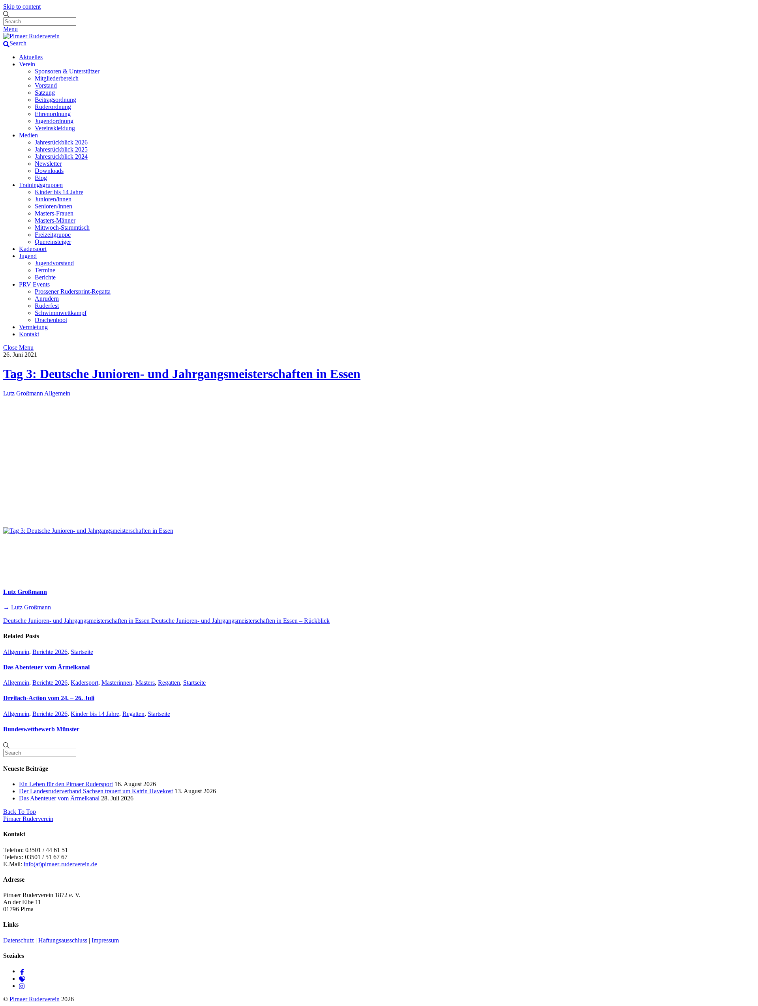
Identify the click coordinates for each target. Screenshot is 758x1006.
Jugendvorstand (54, 263)
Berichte (45, 277)
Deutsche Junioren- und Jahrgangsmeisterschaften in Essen (76, 620)
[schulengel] (22, 978)
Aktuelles (31, 57)
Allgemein (57, 393)
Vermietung (33, 327)
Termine (45, 270)
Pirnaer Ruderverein (34, 999)
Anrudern (47, 298)
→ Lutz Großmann (27, 607)
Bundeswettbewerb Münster (41, 729)
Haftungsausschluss (62, 940)
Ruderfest (47, 305)
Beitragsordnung (55, 99)
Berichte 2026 (50, 651)
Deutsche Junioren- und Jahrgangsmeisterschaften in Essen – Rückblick (240, 620)
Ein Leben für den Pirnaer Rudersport (66, 784)
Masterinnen (116, 682)
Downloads (49, 170)
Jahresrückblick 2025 (61, 149)
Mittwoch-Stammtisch (62, 227)
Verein (27, 64)
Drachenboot (51, 320)
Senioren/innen (53, 206)
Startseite (82, 651)
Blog (41, 177)
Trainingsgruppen (41, 185)
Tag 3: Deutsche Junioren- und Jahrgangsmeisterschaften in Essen (181, 374)
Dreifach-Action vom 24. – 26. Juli (48, 698)
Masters (145, 682)
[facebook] (22, 971)
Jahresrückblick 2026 (61, 142)
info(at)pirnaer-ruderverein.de (60, 864)
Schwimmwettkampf (60, 312)
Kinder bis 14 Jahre (59, 192)
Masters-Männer (55, 220)
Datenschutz (18, 940)
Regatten (169, 682)
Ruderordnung (53, 106)
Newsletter (48, 163)
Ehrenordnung (53, 114)
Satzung (45, 92)
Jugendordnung (54, 121)
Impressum (105, 940)
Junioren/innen (53, 199)
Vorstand (46, 85)
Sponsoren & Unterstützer (67, 71)
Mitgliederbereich (57, 78)
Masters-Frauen (54, 213)
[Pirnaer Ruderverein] (31, 36)
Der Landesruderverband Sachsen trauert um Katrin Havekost (96, 791)
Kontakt (29, 334)
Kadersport (33, 248)
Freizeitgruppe (53, 234)
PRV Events (34, 284)
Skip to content (22, 6)
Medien (28, 135)
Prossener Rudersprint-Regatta (73, 291)
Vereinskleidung (55, 128)
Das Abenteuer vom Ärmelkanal (46, 667)
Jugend (28, 256)
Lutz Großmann (23, 393)
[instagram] (22, 985)
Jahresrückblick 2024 (61, 156)
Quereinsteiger (53, 241)
